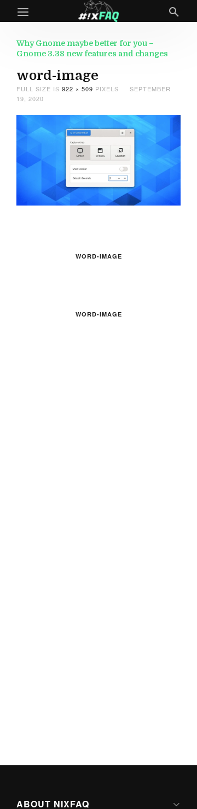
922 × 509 (77, 88)
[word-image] (98, 159)
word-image (99, 256)
